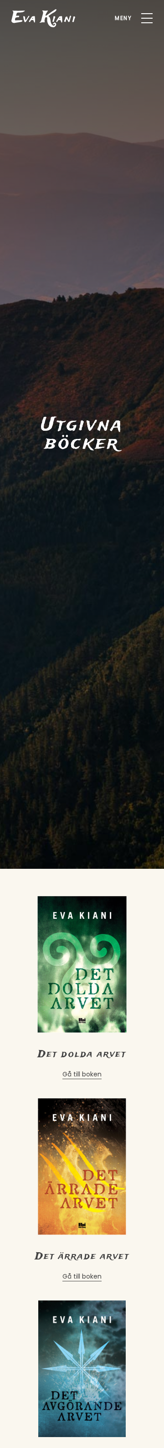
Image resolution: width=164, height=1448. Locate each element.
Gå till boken (82, 1074)
